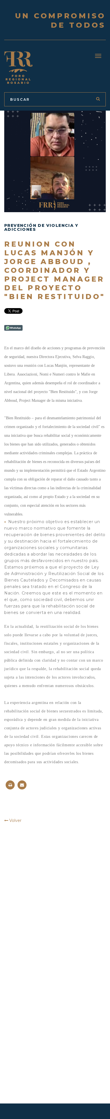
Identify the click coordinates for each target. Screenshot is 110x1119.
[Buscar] (98, 99)
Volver (14, 820)
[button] (98, 56)
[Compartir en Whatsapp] (13, 327)
